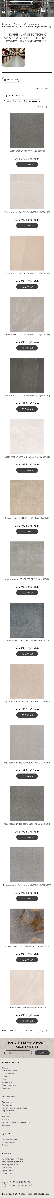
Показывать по (9, 1030)
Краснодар (7, 1082)
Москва (5, 1068)
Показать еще (42, 89)
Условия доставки (9, 1139)
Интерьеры (7, 1173)
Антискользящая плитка (12, 1162)
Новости (5, 1119)
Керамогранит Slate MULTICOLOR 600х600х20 (27, 946)
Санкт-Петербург (9, 1071)
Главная (6, 24)
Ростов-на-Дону (9, 1085)
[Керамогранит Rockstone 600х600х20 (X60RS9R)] (27, 803)
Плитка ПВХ (7, 1168)
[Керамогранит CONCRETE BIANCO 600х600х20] (27, 436)
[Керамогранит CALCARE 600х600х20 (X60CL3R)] (27, 252)
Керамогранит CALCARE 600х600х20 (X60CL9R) (27, 395)
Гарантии (6, 1114)
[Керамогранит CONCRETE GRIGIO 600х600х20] (27, 558)
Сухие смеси (7, 1170)
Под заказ (27, 164)
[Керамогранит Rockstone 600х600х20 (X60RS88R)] (27, 864)
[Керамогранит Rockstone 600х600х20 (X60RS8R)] (27, 742)
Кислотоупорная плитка (12, 1159)
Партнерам (7, 1102)
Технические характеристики (14, 1108)
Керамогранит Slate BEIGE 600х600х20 (27, 1007)
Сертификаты (8, 1111)
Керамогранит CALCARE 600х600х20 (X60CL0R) (27, 212)
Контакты (6, 1117)
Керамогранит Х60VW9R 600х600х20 (27, 151)
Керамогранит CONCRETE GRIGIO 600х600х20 (27, 579)
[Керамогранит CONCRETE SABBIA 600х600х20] (27, 497)
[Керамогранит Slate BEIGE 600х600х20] (27, 987)
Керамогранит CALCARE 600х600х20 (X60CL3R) (27, 273)
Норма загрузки (9, 1142)
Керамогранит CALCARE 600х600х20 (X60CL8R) (27, 334)
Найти (42, 1053)
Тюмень (5, 1080)
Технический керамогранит (27, 24)
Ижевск (5, 1077)
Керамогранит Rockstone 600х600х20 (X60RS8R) (27, 763)
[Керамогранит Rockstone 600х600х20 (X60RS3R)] (27, 681)
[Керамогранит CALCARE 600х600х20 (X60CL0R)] (27, 191)
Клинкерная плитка (10, 1165)
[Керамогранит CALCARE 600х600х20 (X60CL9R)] (27, 375)
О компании (9, 1096)
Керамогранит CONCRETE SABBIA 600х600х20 (27, 518)
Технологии (7, 1105)
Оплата (5, 1145)
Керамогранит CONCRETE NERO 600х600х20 (27, 640)
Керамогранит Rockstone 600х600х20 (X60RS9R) (27, 824)
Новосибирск (8, 1074)
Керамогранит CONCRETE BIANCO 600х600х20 (27, 457)
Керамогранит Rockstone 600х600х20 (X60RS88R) (27, 885)
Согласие (6, 1125)
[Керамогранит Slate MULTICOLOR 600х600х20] (27, 925)
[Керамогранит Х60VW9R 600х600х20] (27, 130)
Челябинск (7, 1088)
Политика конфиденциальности (16, 1122)
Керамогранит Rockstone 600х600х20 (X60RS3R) (27, 701)
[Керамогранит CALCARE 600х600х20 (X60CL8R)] (27, 314)
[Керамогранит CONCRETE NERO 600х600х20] (27, 619)
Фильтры (12, 79)
